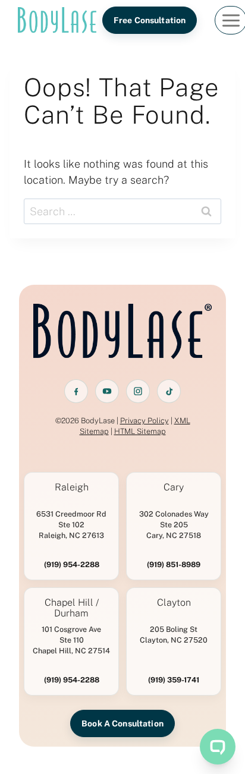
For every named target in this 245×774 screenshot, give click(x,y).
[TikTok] (169, 391)
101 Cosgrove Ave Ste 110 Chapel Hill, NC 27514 (71, 640)
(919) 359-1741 (173, 679)
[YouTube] (107, 391)
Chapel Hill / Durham (72, 608)
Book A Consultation (122, 723)
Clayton (174, 602)
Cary (174, 487)
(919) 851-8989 (173, 564)
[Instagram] (138, 391)
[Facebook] (76, 391)
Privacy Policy (144, 420)
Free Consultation (150, 20)
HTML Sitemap (140, 431)
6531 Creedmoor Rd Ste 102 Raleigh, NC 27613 (71, 524)
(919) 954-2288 (71, 564)
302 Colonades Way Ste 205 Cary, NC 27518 (174, 524)
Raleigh (72, 487)
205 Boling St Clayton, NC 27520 (174, 634)
